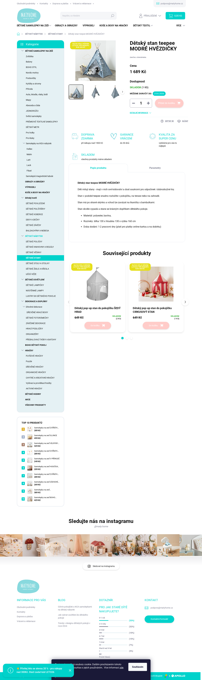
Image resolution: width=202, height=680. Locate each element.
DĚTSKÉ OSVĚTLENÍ (34, 279)
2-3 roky (102, 624)
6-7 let (101, 636)
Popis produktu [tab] (98, 168)
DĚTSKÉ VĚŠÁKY (33, 252)
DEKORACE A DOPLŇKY (36, 301)
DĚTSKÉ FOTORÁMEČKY (37, 318)
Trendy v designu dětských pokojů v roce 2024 (74, 624)
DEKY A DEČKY (32, 219)
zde (121, 667)
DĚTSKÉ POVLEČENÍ (35, 203)
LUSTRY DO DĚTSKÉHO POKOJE (41, 296)
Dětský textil (31, 198)
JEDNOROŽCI (32, 111)
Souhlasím (137, 666)
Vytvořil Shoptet (155, 676)
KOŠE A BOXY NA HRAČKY (37, 192)
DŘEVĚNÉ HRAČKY (34, 367)
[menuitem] (34, 25)
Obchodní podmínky (26, 3)
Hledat (113, 16)
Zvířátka (29, 56)
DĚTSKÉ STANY (33, 258)
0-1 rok (102, 618)
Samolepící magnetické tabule (39, 176)
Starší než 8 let (105, 648)
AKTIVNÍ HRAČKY (34, 388)
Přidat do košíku (166, 103)
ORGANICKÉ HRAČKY (36, 372)
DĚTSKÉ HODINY (33, 394)
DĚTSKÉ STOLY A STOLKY (37, 263)
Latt (28, 160)
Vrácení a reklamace (82, 3)
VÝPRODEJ (30, 187)
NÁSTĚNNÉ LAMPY (35, 290)
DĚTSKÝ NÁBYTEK (34, 236)
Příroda (29, 89)
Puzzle (29, 361)
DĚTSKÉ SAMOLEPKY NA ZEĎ (39, 51)
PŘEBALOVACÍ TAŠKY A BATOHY (41, 339)
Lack (29, 165)
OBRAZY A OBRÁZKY (35, 181)
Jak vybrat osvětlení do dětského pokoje (73, 616)
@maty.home (101, 526)
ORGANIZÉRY (32, 334)
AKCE (27, 399)
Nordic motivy (32, 72)
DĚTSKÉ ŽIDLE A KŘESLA (37, 269)
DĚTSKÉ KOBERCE (34, 214)
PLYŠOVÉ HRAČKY (34, 356)
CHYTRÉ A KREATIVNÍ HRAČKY (40, 378)
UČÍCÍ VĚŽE (31, 274)
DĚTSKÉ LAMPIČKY (35, 285)
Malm (29, 154)
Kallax (29, 149)
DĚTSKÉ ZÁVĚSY (33, 225)
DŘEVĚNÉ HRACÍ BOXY (37, 312)
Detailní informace (139, 113)
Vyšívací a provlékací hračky (38, 383)
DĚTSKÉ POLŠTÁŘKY (35, 209)
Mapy (28, 100)
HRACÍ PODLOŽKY (34, 328)
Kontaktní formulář (159, 619)
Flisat (29, 170)
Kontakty (44, 3)
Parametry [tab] (155, 168)
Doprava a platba (60, 3)
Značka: (138, 57)
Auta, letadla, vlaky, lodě (37, 94)
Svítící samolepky (34, 116)
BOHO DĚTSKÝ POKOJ (35, 345)
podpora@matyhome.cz (162, 608)
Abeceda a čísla (33, 105)
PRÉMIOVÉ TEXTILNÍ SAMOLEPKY (42, 121)
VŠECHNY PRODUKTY (35, 405)
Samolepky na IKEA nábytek (38, 143)
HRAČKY (29, 350)
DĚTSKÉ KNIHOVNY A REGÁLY (40, 247)
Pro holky (30, 132)
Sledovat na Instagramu (104, 566)
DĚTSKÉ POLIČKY (34, 241)
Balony (29, 62)
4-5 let (101, 630)
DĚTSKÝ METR (32, 127)
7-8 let (101, 642)
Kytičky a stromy (33, 83)
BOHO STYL (31, 67)
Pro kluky (30, 138)
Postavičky (31, 78)
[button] (122, 338)
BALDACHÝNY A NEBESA (37, 230)
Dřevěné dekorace (34, 307)
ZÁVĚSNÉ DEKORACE (36, 323)
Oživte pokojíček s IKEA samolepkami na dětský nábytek (75, 608)
